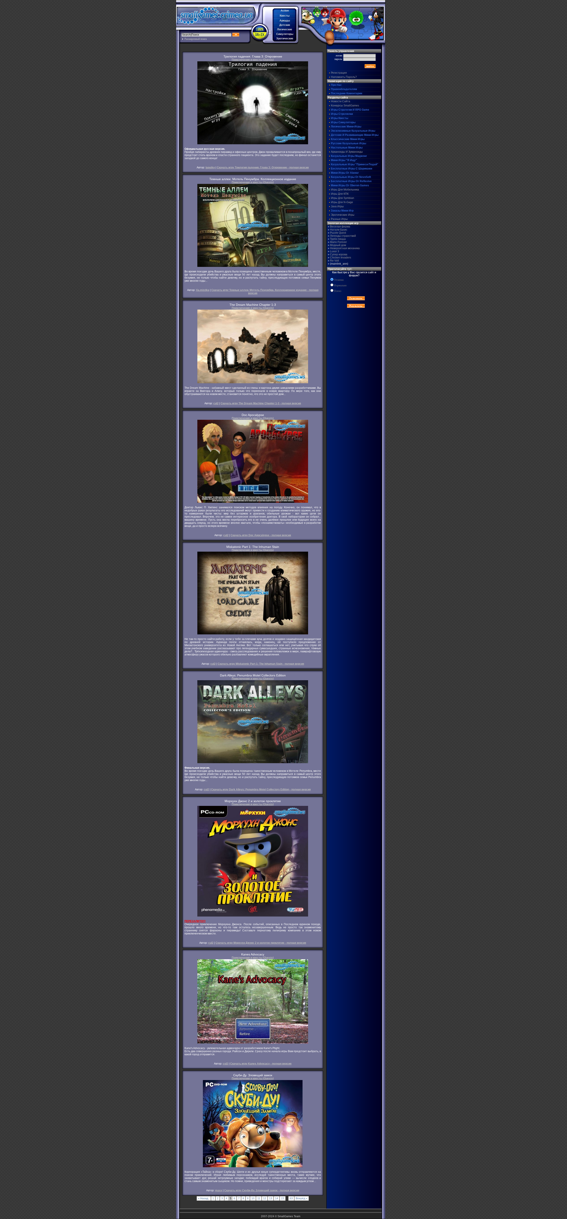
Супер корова (338, 254)
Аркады (285, 20)
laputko (210, 167)
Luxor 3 (334, 251)
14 (276, 1198)
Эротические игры (342, 214)
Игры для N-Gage (342, 202)
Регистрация (339, 72)
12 (264, 1198)
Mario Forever (338, 242)
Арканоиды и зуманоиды (347, 151)
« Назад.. (204, 1198)
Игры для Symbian (342, 198)
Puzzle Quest (338, 232)
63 (291, 1198)
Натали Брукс (338, 229)
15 (282, 1198)
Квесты (284, 15)
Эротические (284, 38)
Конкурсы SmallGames (345, 105)
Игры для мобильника (345, 189)
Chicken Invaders (340, 257)
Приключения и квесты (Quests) (253, 59)
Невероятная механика (345, 248)
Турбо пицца (338, 239)
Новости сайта (340, 101)
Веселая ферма (340, 226)
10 (252, 1198)
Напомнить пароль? (344, 77)
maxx (218, 1190)
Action (285, 10)
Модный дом (338, 245)
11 (258, 1198)
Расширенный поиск (195, 38)
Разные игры (339, 219)
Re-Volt (334, 260)
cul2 (216, 403)
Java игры (337, 206)
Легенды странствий (343, 235)
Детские (284, 25)
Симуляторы (284, 34)
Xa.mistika (202, 290)
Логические (284, 29)
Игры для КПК (340, 193)
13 (270, 1198)
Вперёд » (301, 1198)
